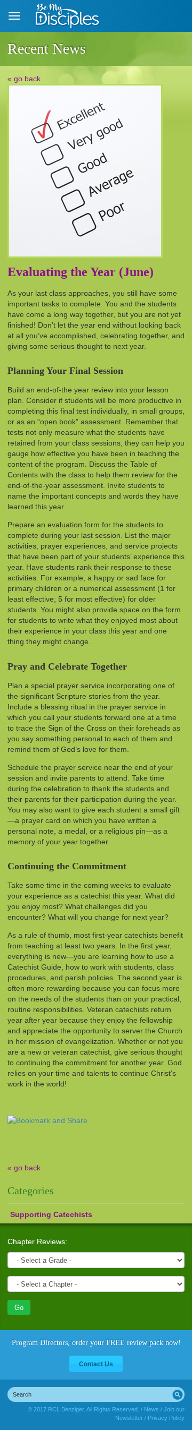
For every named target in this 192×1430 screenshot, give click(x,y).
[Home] (68, 16)
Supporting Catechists (51, 1214)
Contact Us (96, 1364)
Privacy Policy (166, 1418)
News (151, 1409)
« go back (24, 78)
